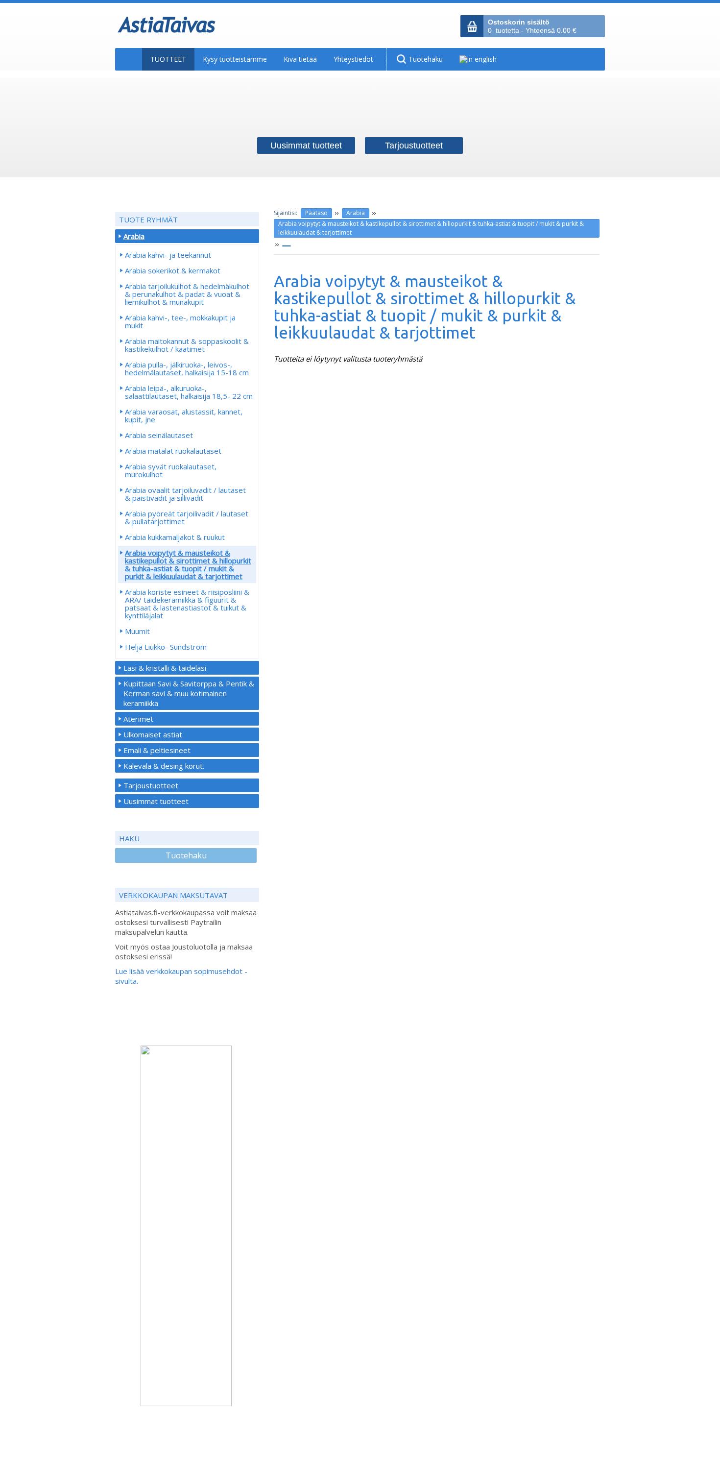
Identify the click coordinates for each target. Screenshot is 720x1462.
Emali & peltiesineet (157, 750)
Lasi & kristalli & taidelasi (164, 668)
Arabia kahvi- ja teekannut (168, 255)
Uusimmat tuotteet (156, 801)
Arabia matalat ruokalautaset (173, 451)
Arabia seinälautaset (159, 435)
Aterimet (138, 719)
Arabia (355, 213)
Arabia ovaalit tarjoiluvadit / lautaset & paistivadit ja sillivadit (185, 494)
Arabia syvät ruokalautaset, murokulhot (170, 470)
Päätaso (316, 213)
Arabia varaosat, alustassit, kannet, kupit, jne (183, 415)
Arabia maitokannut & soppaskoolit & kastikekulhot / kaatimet (187, 345)
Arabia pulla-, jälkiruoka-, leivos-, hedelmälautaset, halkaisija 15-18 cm (187, 368)
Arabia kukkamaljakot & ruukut (175, 537)
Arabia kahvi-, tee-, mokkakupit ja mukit (180, 321)
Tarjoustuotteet (150, 785)
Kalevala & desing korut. (163, 766)
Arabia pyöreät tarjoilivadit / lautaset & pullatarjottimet (186, 517)
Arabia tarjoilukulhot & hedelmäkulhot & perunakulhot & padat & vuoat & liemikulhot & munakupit (187, 294)
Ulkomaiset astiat (152, 734)
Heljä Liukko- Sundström (166, 647)
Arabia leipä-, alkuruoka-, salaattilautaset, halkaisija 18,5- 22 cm (189, 392)
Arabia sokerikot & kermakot (172, 270)
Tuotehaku (186, 855)
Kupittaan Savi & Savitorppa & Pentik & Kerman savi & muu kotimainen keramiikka (188, 693)
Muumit (137, 631)
